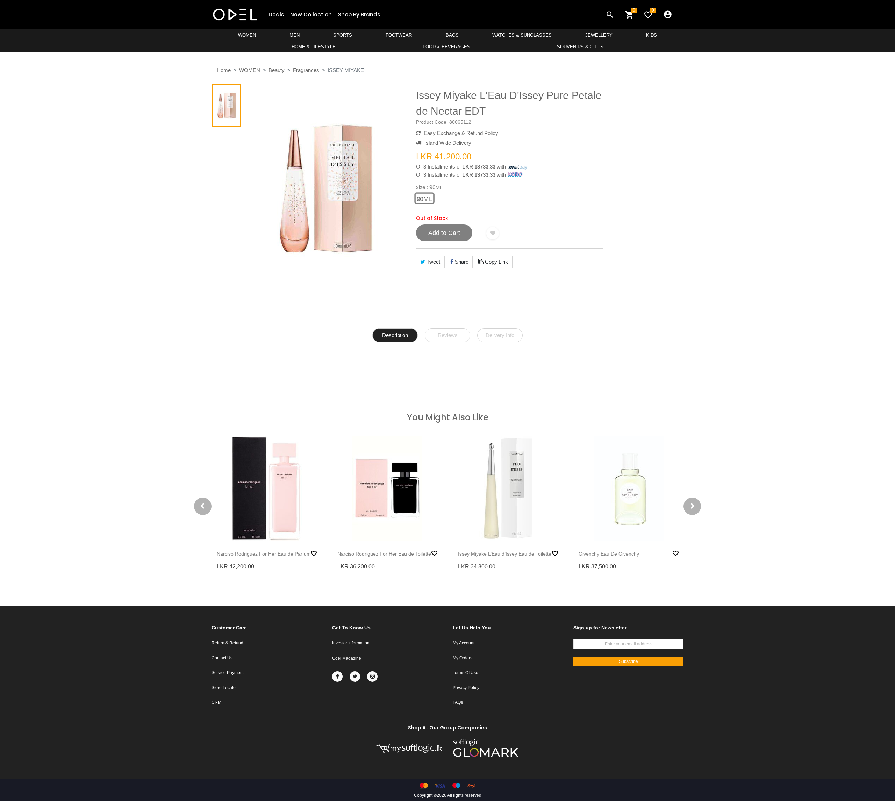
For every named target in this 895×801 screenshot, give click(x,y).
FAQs (458, 702)
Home (224, 70)
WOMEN (247, 35)
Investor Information (351, 643)
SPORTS (342, 35)
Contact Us (222, 658)
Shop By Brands (359, 14)
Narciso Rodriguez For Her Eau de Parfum (264, 554)
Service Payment (228, 672)
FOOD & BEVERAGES (446, 46)
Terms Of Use (465, 672)
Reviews (448, 335)
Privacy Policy (466, 687)
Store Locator (224, 687)
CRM (216, 702)
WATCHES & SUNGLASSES (522, 35)
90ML (424, 198)
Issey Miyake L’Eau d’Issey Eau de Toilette (504, 554)
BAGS (452, 35)
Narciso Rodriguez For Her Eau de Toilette (384, 554)
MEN (294, 35)
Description (395, 335)
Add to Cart (444, 232)
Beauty (276, 70)
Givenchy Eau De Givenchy (609, 554)
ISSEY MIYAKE (346, 70)
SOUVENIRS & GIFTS (580, 46)
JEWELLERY (599, 35)
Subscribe (628, 661)
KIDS (651, 35)
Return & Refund (227, 643)
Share (460, 262)
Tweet (432, 262)
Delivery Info (500, 335)
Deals (276, 14)
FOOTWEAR (399, 35)
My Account (463, 643)
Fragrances (306, 70)
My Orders (462, 658)
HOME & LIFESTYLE (314, 46)
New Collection (311, 14)
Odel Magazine (346, 658)
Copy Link (496, 262)
